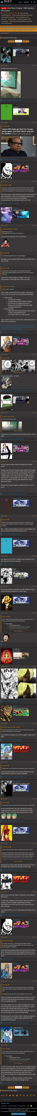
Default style (5, 1103)
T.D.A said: (4, 358)
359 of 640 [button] (18, 41)
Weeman (16, 964)
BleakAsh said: (6, 185)
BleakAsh (16, 337)
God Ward (16, 781)
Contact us (4, 1106)
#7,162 (34, 122)
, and (10, 159)
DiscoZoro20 (17, 499)
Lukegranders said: (7, 416)
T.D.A (14, 395)
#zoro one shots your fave (22, 17)
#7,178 (34, 937)
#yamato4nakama (6, 15)
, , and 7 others (13, 701)
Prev (11, 41)
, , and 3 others (12, 100)
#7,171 (34, 613)
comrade (16, 444)
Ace (14, 826)
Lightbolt (16, 539)
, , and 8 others (13, 439)
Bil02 (14, 875)
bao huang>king (12, 19)
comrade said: (6, 847)
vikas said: (4, 126)
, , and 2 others (12, 534)
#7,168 (34, 516)
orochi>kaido (5, 21)
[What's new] (31, 2)
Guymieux (16, 164)
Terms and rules (12, 1106)
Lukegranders (17, 48)
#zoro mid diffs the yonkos (8, 17)
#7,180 (34, 1045)
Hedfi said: (5, 985)
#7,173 (34, 723)
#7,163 (34, 181)
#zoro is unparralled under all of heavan (22, 15)
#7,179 (34, 981)
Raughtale (16, 745)
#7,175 (34, 799)
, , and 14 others (14, 494)
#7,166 (34, 412)
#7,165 (34, 354)
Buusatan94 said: (6, 941)
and (8, 564)
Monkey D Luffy (18, 596)
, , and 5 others (19, 390)
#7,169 (34, 556)
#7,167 (34, 461)
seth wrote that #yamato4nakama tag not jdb (21, 21)
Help (28, 1106)
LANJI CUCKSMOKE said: (8, 229)
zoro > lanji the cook (6, 23)
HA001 (15, 706)
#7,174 (34, 762)
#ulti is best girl (24, 13)
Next (25, 41)
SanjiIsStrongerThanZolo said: (10, 727)
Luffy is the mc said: (7, 286)
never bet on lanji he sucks (24, 19)
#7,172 (34, 666)
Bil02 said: (4, 253)
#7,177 (34, 892)
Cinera (15, 208)
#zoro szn (4, 19)
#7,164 (34, 225)
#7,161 (34, 65)
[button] (2, 2)
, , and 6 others (15, 915)
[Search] (34, 2)
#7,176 (34, 843)
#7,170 (34, 586)
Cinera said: (5, 616)
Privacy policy (21, 1106)
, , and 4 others (12, 740)
